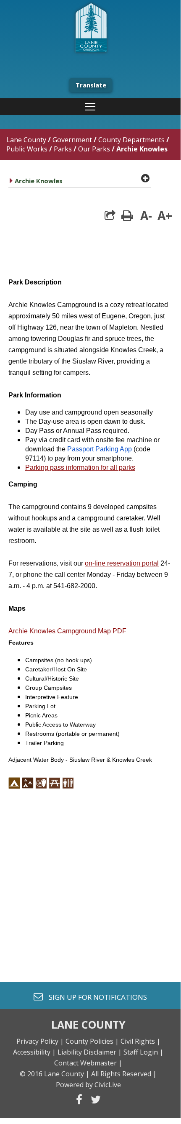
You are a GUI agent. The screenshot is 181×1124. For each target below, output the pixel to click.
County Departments (131, 139)
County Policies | (92, 1041)
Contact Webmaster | (88, 1063)
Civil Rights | (140, 1041)
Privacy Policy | (40, 1041)
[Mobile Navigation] (90, 106)
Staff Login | (143, 1052)
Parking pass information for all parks (80, 467)
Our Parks (95, 149)
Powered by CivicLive (88, 1084)
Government (72, 139)
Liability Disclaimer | (90, 1052)
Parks (63, 149)
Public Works (26, 149)
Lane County (26, 139)
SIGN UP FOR (94, 996)
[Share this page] (110, 215)
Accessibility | (34, 1052)
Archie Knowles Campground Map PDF (67, 631)
